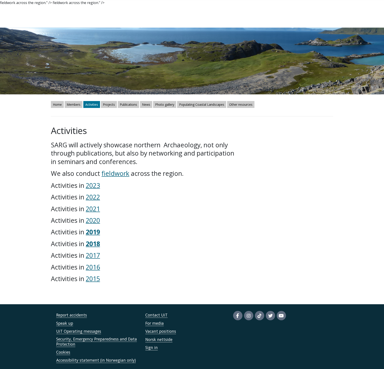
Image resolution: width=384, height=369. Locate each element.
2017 (93, 255)
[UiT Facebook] (237, 315)
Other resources (240, 104)
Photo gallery (164, 104)
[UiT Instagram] (248, 315)
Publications (128, 104)
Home (57, 104)
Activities (91, 104)
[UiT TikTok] (259, 315)
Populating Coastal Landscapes (201, 104)
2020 (93, 220)
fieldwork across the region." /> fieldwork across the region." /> (176, 181)
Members (73, 104)
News (146, 104)
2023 (93, 185)
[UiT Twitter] (270, 315)
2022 (93, 197)
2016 (93, 267)
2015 (93, 278)
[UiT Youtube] (281, 315)
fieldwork (115, 173)
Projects (109, 104)
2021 (93, 208)
